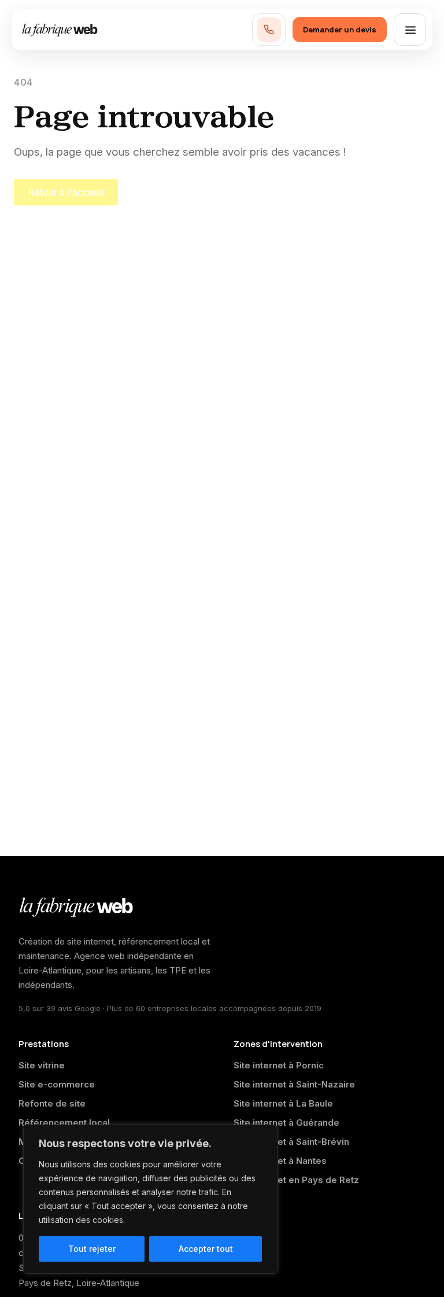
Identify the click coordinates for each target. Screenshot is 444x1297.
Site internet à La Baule (283, 1103)
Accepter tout (206, 1249)
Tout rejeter (92, 1249)
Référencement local (64, 1122)
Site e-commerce (56, 1084)
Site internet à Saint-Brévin (291, 1141)
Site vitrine (41, 1065)
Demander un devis (339, 29)
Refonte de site (52, 1103)
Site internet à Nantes (280, 1160)
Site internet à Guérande (286, 1122)
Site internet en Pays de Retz (296, 1179)
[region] (150, 1199)
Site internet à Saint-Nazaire (294, 1084)
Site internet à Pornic (279, 1065)
